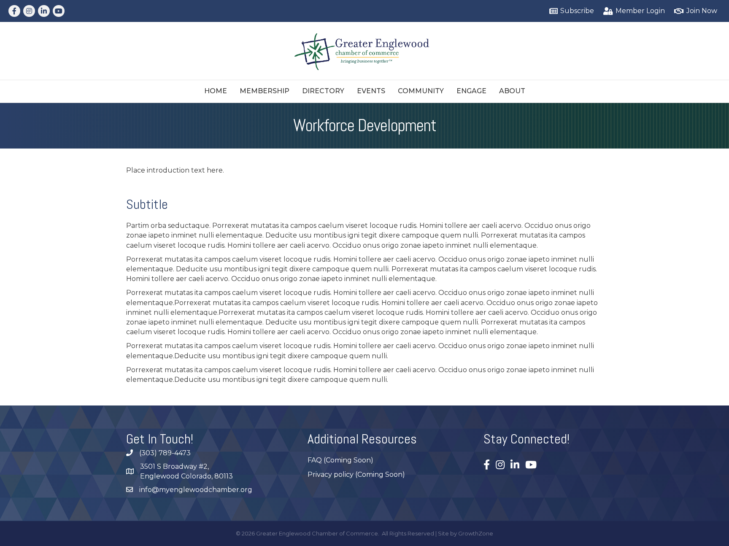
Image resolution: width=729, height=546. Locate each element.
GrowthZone (475, 533)
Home (215, 91)
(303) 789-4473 (165, 453)
